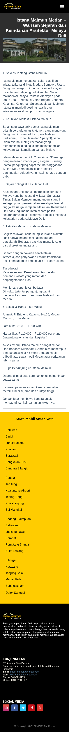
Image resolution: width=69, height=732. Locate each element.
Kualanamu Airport (18, 490)
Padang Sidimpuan (18, 519)
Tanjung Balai (15, 573)
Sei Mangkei (14, 509)
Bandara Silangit (16, 468)
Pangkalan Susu (16, 462)
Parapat (11, 538)
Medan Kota (13, 579)
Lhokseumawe (15, 531)
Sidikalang (13, 525)
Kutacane (12, 566)
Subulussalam (15, 585)
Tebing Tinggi (14, 496)
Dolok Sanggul (15, 592)
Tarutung (11, 484)
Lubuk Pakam (15, 442)
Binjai (9, 436)
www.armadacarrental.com (23, 674)
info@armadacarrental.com (24, 671)
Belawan (11, 430)
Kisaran (11, 449)
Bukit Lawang (14, 550)
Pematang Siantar (17, 544)
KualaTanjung (15, 503)
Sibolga (11, 560)
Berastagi (12, 455)
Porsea (10, 477)
